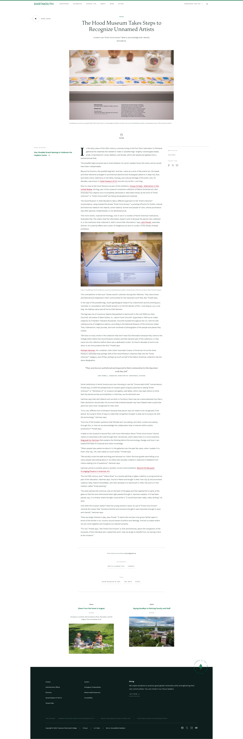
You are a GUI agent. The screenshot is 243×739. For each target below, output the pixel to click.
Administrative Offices (53, 687)
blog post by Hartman (90, 440)
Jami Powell (145, 222)
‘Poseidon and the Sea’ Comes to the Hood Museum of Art (76, 718)
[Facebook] (182, 728)
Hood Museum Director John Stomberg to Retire (152, 718)
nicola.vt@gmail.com (130, 553)
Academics (77, 4)
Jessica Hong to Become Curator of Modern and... (115, 718)
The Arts (128, 581)
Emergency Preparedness (92, 687)
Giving (121, 4)
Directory (49, 692)
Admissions (64, 4)
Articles (121, 16)
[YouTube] (196, 728)
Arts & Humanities (116, 566)
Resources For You (193, 4)
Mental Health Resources (92, 692)
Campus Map (50, 703)
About (103, 4)
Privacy (85, 728)
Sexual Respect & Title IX (54, 698)
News (112, 4)
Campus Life (91, 4)
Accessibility (88, 698)
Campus (131, 566)
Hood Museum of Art (108, 181)
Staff (137, 581)
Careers (86, 682)
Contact (48, 682)
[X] (187, 728)
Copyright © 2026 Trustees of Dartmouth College (61, 728)
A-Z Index (97, 728)
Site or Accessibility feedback (115, 728)
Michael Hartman (88, 350)
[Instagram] (192, 728)
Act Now (133, 694)
